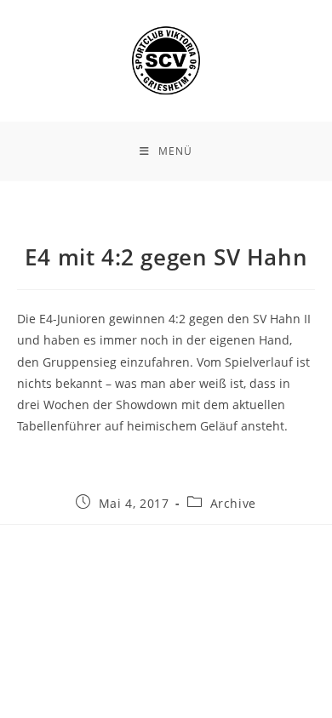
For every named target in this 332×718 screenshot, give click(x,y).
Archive (233, 503)
